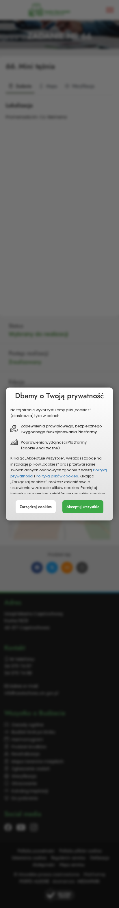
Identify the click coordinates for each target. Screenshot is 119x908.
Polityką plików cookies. (57, 476)
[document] (59, 454)
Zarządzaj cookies (36, 506)
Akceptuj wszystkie (82, 506)
